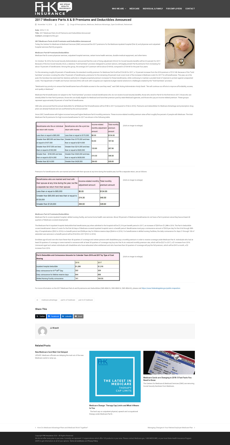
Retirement (128, 24)
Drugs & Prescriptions (78, 24)
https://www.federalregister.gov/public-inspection (161, 288)
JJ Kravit (61, 24)
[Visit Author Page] (42, 334)
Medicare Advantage (102, 24)
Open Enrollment (117, 24)
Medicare (90, 24)
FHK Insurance (48, 436)
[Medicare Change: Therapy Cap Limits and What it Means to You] (115, 401)
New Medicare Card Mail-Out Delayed (51, 352)
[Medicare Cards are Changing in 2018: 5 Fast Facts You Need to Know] (169, 373)
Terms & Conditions (77, 441)
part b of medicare (68, 300)
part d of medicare (86, 300)
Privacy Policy (93, 441)
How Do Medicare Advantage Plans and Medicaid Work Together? (61, 428)
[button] (40, 316)
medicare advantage (49, 300)
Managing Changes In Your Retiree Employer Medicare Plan (170, 428)
